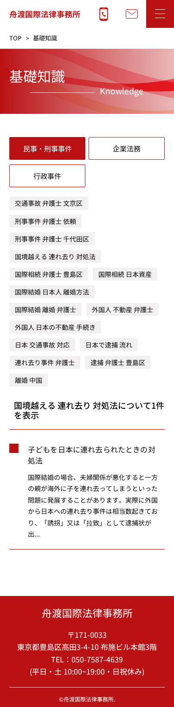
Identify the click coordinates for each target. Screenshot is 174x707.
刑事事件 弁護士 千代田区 (52, 238)
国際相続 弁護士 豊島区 (49, 274)
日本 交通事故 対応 (42, 344)
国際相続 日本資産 (125, 274)
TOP (15, 37)
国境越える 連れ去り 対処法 (55, 256)
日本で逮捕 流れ (108, 344)
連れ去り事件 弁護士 (45, 362)
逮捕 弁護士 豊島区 (117, 362)
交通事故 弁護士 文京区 (49, 203)
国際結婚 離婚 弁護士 (45, 309)
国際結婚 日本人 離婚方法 (52, 291)
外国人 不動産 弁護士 (122, 309)
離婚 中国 (28, 380)
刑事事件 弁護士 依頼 (45, 221)
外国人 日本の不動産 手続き (55, 327)
